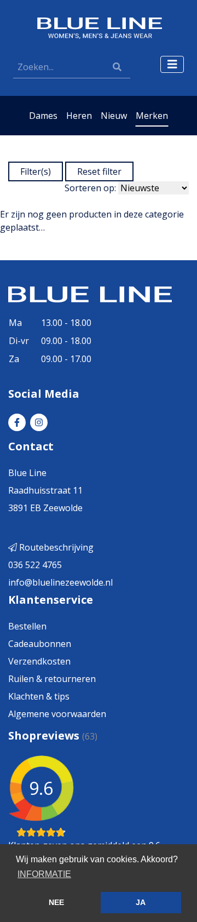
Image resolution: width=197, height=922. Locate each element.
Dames (43, 116)
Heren (79, 116)
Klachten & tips (38, 696)
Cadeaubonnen (39, 644)
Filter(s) (35, 171)
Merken (152, 116)
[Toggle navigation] (172, 64)
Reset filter (99, 171)
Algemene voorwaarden (57, 714)
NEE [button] (56, 902)
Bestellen (27, 626)
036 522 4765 (35, 565)
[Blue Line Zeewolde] (98, 27)
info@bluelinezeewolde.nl (60, 582)
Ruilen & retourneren (52, 679)
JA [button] (141, 902)
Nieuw (114, 116)
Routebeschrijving (55, 547)
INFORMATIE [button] (44, 874)
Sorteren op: (90, 188)
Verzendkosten (39, 661)
